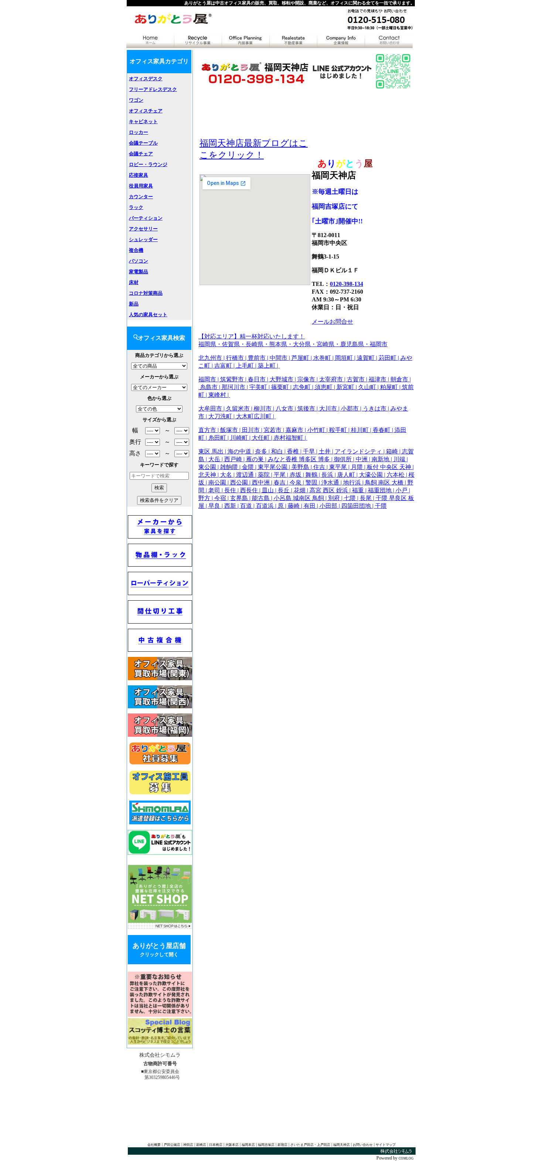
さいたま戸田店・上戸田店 (310, 1145)
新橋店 (201, 1145)
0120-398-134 (346, 284)
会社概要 (154, 1145)
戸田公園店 (172, 1145)
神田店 (188, 1145)
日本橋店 (215, 1145)
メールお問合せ (332, 321)
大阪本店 (232, 1145)
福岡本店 (248, 1145)
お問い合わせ (363, 1145)
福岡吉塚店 (266, 1145)
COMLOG (406, 1158)
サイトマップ (386, 1145)
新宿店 (282, 1145)
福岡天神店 (341, 1145)
